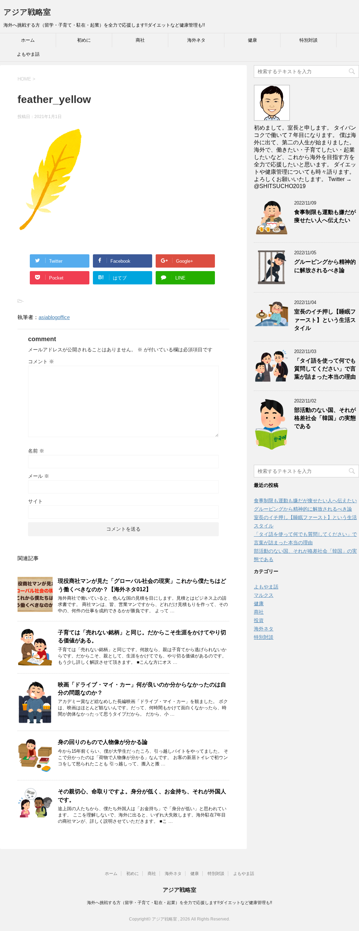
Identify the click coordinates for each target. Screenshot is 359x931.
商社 (140, 40)
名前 (36, 451)
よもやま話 (28, 54)
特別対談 (308, 40)
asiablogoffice (54, 317)
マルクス (263, 595)
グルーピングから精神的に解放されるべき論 (325, 266)
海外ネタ (196, 40)
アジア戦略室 (27, 12)
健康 (252, 40)
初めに (84, 40)
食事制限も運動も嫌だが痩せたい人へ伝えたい (325, 216)
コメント (41, 361)
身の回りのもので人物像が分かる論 (103, 742)
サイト (35, 501)
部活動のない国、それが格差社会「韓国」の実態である (325, 418)
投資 (259, 620)
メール (38, 476)
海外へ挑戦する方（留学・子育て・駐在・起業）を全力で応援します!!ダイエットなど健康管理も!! (179, 902)
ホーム (28, 40)
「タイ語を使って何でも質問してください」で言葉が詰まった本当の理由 (325, 369)
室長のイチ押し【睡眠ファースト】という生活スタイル (325, 320)
